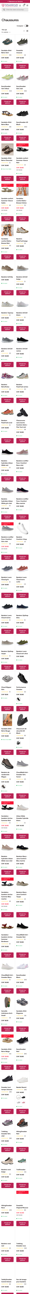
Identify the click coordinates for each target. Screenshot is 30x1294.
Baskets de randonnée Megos (5, 774)
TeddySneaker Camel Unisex (6, 1281)
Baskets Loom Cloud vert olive (22, 652)
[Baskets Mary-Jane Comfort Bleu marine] (22, 848)
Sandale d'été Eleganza (21, 1012)
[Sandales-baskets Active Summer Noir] (7, 807)
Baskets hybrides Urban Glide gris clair (7, 501)
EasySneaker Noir (21, 1050)
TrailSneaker (20, 1170)
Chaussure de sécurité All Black (21, 731)
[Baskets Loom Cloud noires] (7, 607)
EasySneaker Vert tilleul (6, 87)
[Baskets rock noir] (7, 1235)
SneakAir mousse (19, 51)
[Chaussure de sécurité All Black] (22, 720)
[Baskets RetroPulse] (7, 376)
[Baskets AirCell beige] (22, 268)
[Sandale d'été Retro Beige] (7, 1040)
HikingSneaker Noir (21, 1133)
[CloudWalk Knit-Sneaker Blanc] (7, 966)
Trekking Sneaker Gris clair (6, 1134)
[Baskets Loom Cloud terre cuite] (22, 569)
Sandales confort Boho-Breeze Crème (21, 201)
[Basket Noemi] (22, 1079)
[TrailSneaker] (22, 1161)
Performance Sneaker (21, 688)
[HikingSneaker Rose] (7, 1197)
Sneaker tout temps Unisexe (6, 1088)
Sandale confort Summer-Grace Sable (7, 201)
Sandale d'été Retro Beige (6, 1050)
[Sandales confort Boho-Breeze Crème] (22, 190)
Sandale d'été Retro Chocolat (6, 159)
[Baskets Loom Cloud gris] (7, 569)
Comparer (20, 26)
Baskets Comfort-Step (21, 538)
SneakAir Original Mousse (22, 1207)
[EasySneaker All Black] (22, 114)
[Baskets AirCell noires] (22, 340)
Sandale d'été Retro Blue (6, 123)
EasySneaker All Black (22, 123)
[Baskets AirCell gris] (7, 340)
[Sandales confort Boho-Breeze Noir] (7, 230)
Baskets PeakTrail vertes (22, 386)
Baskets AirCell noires (21, 350)
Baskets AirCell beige (21, 278)
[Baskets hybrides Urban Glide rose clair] (7, 848)
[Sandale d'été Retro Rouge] (7, 720)
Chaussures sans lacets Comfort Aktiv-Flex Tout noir (22, 424)
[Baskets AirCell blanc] (22, 304)
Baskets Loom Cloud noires (6, 616)
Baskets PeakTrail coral (6, 422)
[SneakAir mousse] (22, 42)
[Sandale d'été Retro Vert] (7, 42)
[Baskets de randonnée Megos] (7, 764)
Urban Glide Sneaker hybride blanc (22, 818)
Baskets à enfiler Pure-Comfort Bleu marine (22, 501)
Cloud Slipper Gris (6, 688)
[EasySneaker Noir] (22, 1040)
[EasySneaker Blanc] (22, 966)
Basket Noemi (21, 1087)
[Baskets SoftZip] (7, 268)
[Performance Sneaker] (22, 678)
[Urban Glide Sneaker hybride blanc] (22, 807)
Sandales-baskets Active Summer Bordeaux (6, 938)
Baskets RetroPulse (5, 386)
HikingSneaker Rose (6, 1207)
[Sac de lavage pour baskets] (22, 1271)
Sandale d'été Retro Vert (6, 51)
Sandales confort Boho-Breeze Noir (6, 241)
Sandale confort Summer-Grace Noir (22, 160)
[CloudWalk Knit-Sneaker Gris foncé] (22, 764)
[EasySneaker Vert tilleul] (7, 78)
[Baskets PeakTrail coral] (7, 412)
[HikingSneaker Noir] (22, 1123)
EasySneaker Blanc (21, 976)
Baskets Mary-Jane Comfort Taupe (21, 894)
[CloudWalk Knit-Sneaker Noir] (22, 926)
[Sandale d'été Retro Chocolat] (7, 149)
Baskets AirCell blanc (21, 314)
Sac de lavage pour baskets (21, 1281)
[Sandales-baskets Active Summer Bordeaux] (7, 926)
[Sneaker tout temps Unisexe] (7, 1079)
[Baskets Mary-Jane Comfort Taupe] (22, 884)
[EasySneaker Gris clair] (22, 78)
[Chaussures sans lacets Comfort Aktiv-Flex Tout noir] (22, 412)
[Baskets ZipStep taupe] (7, 643)
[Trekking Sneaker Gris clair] (7, 1123)
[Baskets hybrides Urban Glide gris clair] (7, 490)
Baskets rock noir (6, 1245)
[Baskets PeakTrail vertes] (22, 376)
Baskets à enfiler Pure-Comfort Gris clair (7, 539)
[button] (24, 5)
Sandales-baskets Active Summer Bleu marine (6, 895)
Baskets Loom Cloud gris (6, 578)
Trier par (4, 30)
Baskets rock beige (6, 1171)
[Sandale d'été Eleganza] (22, 1002)
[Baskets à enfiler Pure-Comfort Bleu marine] (22, 490)
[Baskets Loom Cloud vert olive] (22, 643)
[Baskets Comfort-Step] (22, 528)
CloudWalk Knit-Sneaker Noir (22, 936)
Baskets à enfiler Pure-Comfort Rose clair (22, 463)
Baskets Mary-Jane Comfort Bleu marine (21, 858)
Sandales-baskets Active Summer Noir (6, 818)
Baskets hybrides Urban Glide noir (7, 463)
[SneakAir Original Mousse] (22, 1197)
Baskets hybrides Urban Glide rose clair (7, 858)
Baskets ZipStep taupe (7, 652)
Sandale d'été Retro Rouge (6, 730)
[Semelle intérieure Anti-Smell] (7, 1002)
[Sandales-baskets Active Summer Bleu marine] (7, 884)
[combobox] (15, 9)
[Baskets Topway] (7, 304)
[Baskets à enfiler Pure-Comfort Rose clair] (22, 452)
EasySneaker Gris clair (21, 87)
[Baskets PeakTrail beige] (22, 230)
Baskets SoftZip (7, 277)
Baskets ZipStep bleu (22, 616)
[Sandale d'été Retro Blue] (7, 114)
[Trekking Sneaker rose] (22, 1235)
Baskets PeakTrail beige (22, 240)
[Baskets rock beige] (7, 1161)
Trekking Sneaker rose (21, 1245)
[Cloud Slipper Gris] (7, 678)
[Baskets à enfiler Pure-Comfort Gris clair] (7, 528)
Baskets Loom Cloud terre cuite (21, 579)
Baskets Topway (7, 313)
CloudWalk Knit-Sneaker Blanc (7, 976)
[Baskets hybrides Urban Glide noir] (7, 452)
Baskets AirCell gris (6, 350)
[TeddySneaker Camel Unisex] (7, 1271)
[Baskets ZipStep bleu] (22, 607)
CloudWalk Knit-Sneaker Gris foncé (22, 774)
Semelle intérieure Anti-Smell (7, 1013)
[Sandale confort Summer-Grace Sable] (7, 190)
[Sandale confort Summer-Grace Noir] (22, 149)
